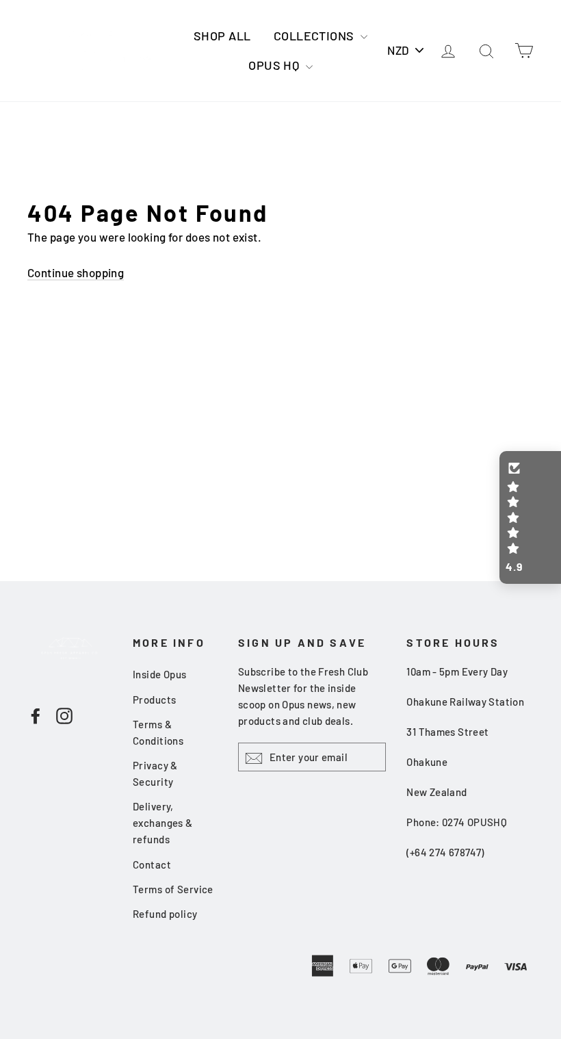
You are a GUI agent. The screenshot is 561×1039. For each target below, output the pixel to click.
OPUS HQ (275, 65)
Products (154, 699)
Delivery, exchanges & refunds (163, 822)
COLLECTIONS (315, 35)
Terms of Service (173, 889)
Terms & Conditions (158, 732)
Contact (152, 864)
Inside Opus (160, 674)
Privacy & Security (155, 773)
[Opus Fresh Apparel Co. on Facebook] (35, 714)
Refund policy (165, 914)
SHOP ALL (222, 35)
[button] (530, 517)
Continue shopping (75, 272)
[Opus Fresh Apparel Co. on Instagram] (64, 714)
